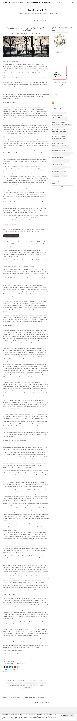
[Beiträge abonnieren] (53, 102)
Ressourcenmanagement (58, 159)
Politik (69, 148)
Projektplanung (56, 155)
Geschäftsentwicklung (58, 127)
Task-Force (67, 166)
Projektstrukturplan (57, 157)
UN (28, 685)
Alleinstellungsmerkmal (58, 115)
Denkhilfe (55, 119)
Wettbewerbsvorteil (26, 687)
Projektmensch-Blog (18, 2)
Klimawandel (10, 682)
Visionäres (43, 20)
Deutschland (43, 680)
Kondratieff (18, 682)
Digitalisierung (63, 119)
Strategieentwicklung (58, 164)
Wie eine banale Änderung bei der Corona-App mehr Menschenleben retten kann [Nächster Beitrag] (27, 701)
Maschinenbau (27, 682)
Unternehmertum (56, 176)
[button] (4, 667)
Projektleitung (56, 152)
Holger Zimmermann (33, 2)
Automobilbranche (11, 680)
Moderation (62, 136)
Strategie (65, 162)
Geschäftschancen (66, 124)
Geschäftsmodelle (67, 129)
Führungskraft (56, 124)
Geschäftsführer (56, 129)
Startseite (6, 2)
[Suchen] (73, 2)
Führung (62, 122)
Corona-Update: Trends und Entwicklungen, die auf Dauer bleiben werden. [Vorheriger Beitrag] (23, 698)
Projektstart (65, 155)
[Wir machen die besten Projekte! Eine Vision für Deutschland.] (26, 46)
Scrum (68, 159)
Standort (35, 682)
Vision (41, 685)
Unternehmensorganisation (59, 171)
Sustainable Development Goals (17, 685)
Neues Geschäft (56, 145)
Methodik (54, 136)
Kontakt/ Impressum (57, 94)
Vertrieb (65, 176)
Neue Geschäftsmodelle (58, 143)
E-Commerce (55, 122)
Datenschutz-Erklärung (17, 718)
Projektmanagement (67, 152)
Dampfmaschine (34, 680)
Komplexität (63, 131)
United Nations (34, 685)
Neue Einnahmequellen (58, 141)
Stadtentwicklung (57, 162)
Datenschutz (55, 97)
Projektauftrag (56, 150)
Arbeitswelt (65, 117)
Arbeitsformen (56, 117)
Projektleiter (65, 150)
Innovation (55, 131)
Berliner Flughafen (23, 680)
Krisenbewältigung (57, 134)
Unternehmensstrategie (58, 173)
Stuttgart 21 (43, 682)
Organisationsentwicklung (59, 148)
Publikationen (46, 2)
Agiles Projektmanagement (59, 112)
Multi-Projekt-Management (59, 138)
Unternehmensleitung (58, 169)
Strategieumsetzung (57, 166)
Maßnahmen (67, 134)
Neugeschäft (65, 145)
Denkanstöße (34, 20)
